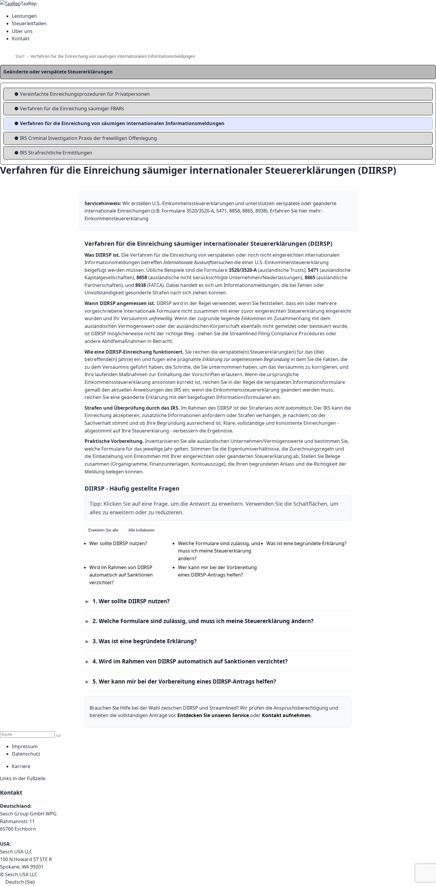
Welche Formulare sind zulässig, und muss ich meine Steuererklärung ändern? (219, 551)
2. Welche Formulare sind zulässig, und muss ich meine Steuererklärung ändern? (203, 621)
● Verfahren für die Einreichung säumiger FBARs (69, 108)
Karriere (21, 766)
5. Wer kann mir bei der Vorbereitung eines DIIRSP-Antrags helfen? (184, 681)
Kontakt (21, 38)
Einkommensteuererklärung (116, 218)
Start (20, 56)
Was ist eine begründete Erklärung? (306, 543)
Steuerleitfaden (29, 23)
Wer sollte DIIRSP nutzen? (118, 543)
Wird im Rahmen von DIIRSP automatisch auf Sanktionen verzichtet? (121, 575)
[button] (218, 882)
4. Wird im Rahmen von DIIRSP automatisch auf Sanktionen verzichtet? (190, 661)
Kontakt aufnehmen (286, 715)
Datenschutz (26, 754)
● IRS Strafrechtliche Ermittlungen (53, 152)
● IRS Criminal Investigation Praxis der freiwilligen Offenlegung (85, 138)
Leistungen (24, 16)
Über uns (22, 31)
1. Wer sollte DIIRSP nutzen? (131, 601)
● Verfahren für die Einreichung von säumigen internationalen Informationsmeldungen (119, 123)
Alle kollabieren (141, 530)
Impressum (25, 746)
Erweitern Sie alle (103, 530)
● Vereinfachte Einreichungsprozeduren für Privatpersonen (82, 94)
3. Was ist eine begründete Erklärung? (145, 641)
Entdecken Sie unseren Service (213, 715)
